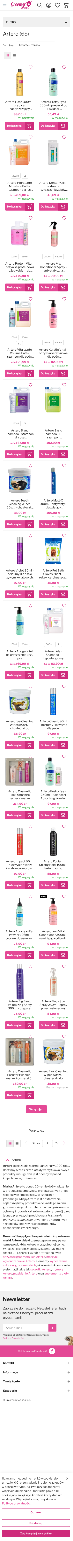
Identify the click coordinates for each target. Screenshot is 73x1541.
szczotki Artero (40, 1269)
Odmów (36, 1512)
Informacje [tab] (10, 1372)
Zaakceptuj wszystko (36, 1533)
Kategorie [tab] (10, 1390)
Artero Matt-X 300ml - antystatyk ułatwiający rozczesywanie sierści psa (53, 504)
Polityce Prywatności (13, 1338)
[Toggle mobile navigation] (4, 5)
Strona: (37, 1143)
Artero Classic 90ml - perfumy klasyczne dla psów (53, 725)
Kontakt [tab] (8, 1363)
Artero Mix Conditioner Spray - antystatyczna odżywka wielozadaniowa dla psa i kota (53, 267)
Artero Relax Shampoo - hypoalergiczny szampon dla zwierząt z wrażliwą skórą (53, 655)
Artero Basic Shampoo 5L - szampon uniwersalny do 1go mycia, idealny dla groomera (53, 434)
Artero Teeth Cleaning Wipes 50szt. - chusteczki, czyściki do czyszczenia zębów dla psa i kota (20, 504)
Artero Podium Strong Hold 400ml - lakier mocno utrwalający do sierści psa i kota (53, 865)
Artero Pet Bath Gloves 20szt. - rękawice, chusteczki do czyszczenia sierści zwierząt (53, 574)
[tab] (36, 1160)
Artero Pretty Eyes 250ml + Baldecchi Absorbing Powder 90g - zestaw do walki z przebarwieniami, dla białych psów (53, 795)
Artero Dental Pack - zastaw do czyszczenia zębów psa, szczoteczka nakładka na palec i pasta (53, 186)
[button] (39, 5)
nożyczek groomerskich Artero (24, 1257)
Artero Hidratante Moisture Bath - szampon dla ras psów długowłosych (19, 186)
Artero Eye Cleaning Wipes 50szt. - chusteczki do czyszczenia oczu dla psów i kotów (20, 725)
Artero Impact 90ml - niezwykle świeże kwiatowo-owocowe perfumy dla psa (19, 865)
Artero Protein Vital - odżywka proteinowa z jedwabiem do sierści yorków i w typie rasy (19, 267)
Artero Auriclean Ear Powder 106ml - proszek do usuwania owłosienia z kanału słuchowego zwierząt (19, 935)
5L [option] (25, 176)
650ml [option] (25, 256)
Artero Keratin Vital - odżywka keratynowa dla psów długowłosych (53, 353)
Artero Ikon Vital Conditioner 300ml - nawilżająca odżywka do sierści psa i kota (53, 935)
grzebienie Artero (25, 1273)
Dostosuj (36, 1523)
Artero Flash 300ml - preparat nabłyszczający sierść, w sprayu (19, 105)
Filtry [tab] (11, 22)
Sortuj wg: (9, 45)
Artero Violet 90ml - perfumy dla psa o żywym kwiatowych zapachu (20, 574)
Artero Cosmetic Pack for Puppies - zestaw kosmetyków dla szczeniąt (20, 1075)
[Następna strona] (64, 1143)
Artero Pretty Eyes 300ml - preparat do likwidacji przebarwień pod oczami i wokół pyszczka (53, 105)
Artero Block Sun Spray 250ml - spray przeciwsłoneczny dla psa (53, 1005)
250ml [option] (15, 176)
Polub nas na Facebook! (32, 1351)
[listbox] (19, 176)
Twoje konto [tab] (11, 1381)
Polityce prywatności (16, 1503)
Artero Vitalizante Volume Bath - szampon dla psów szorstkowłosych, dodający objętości (20, 353)
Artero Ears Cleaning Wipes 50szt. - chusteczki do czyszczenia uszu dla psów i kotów (53, 1075)
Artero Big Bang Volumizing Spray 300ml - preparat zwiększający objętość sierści (20, 1005)
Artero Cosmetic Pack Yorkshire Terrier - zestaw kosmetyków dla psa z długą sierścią (20, 795)
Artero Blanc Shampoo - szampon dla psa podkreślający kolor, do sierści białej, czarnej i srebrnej (20, 434)
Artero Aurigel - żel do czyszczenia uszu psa (19, 655)
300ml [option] (25, 337)
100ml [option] (14, 256)
